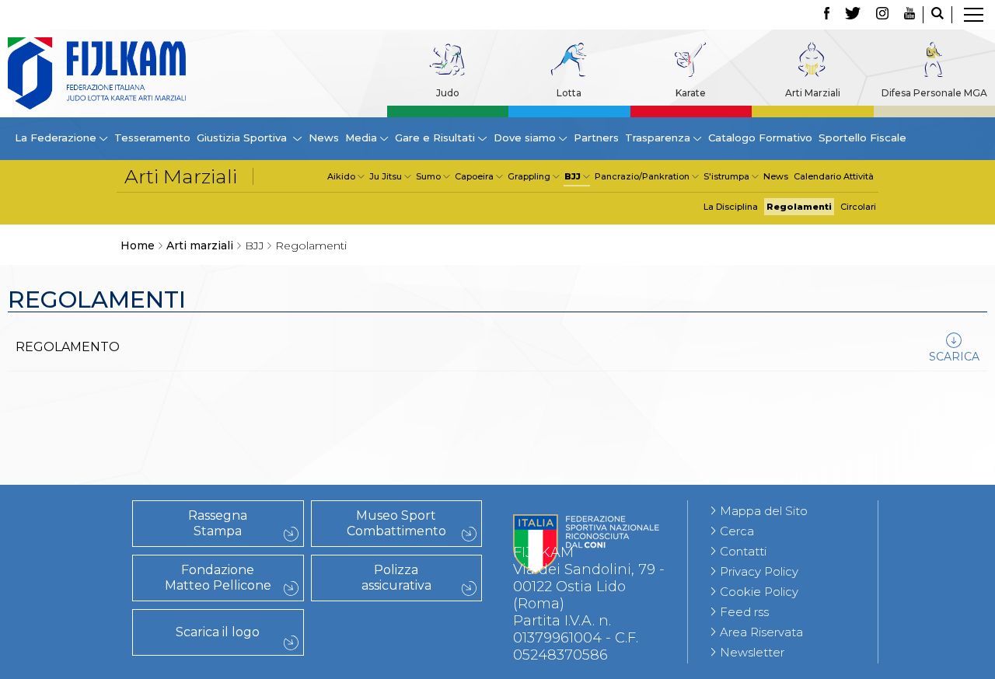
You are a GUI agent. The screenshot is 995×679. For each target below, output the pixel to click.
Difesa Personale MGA (934, 93)
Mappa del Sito (764, 510)
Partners (596, 137)
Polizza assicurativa (396, 577)
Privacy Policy (759, 571)
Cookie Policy (759, 591)
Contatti (743, 551)
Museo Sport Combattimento (396, 523)
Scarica (954, 357)
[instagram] (882, 14)
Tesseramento (152, 137)
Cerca (737, 531)
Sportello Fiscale (862, 137)
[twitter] (852, 14)
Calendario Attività (834, 176)
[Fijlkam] (97, 73)
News (324, 137)
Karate (691, 93)
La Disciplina (730, 206)
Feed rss (744, 611)
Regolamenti (799, 206)
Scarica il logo (218, 632)
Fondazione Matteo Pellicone (218, 577)
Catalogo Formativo (760, 137)
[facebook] (826, 14)
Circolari (858, 206)
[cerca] (937, 14)
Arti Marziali (812, 93)
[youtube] (909, 14)
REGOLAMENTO (68, 347)
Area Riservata (761, 632)
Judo (447, 93)
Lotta (569, 93)
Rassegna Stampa (217, 523)
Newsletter (752, 652)
